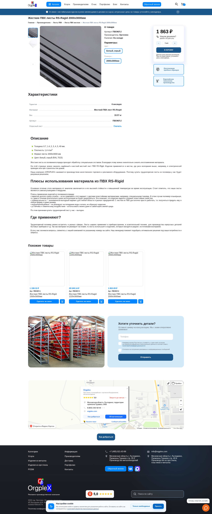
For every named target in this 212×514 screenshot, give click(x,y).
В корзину (168, 50)
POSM (31, 469)
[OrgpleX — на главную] (39, 485)
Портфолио (104, 4)
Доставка (69, 461)
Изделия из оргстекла (38, 465)
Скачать (118, 126)
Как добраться (106, 437)
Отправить (145, 357)
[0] (182, 4)
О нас (94, 4)
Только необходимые (141, 506)
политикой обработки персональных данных (83, 509)
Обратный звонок (152, 4)
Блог (115, 4)
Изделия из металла (37, 461)
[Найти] (134, 494)
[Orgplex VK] (130, 468)
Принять (158, 506)
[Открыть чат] (206, 508)
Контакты (124, 4)
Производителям (80, 4)
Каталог (55, 4)
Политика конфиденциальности (41, 509)
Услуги (67, 4)
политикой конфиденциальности (133, 346)
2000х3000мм (112, 61)
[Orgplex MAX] (137, 468)
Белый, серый (113, 51)
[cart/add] (62, 301)
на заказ (44, 301)
